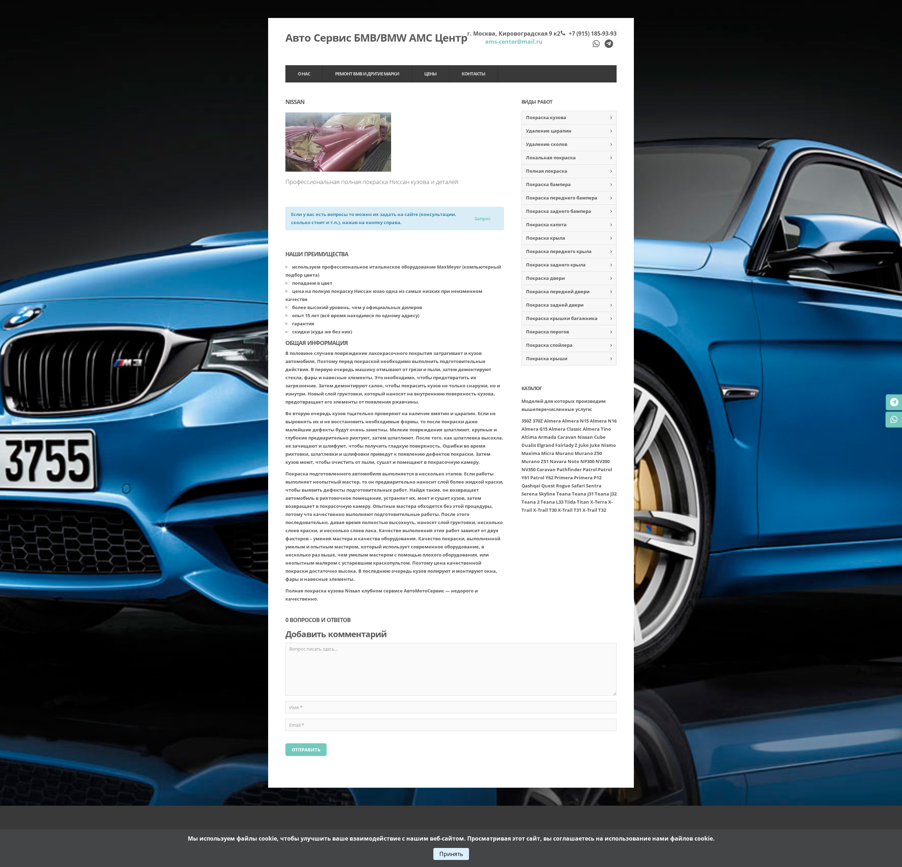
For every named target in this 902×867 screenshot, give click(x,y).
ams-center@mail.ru (514, 41)
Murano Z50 (588, 453)
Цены (430, 73)
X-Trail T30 (545, 510)
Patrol (590, 469)
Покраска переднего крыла (559, 251)
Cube (600, 437)
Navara (558, 461)
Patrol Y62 (541, 477)
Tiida (570, 502)
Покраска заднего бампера (558, 211)
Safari (578, 485)
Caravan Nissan (575, 437)
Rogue (563, 485)
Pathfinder (569, 469)
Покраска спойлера (549, 345)
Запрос (482, 218)
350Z (526, 421)
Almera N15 (575, 421)
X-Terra (598, 502)
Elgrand (545, 445)
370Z (538, 421)
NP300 (587, 461)
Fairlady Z (566, 445)
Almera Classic (565, 429)
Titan (583, 502)
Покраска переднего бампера (561, 198)
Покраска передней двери (557, 291)
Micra (547, 453)
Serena (529, 494)
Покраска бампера (548, 184)
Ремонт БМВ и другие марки (367, 73)
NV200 (602, 461)
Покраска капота (546, 224)
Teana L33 (551, 502)
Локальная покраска (551, 157)
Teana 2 (530, 502)
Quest (548, 485)
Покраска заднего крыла (556, 265)
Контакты (473, 73)
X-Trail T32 (594, 510)
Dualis (528, 445)
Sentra (593, 485)
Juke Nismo (603, 445)
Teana (563, 494)
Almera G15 (534, 429)
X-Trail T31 (569, 510)
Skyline (547, 494)
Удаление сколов (546, 144)
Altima (529, 437)
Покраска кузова (546, 117)
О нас (304, 73)
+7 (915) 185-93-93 (593, 33)
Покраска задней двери (554, 305)
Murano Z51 (535, 461)
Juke (584, 445)
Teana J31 (583, 494)
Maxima (530, 453)
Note (573, 461)
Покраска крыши (546, 358)
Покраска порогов (547, 331)
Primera (563, 477)
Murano (564, 453)
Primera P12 (587, 477)
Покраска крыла (545, 238)
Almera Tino (597, 429)
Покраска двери (545, 278)
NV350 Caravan (538, 469)
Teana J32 (606, 494)
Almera (552, 421)
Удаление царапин (549, 131)
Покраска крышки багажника (562, 318)
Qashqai (530, 485)
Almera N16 (603, 421)
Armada (547, 437)
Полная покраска (546, 171)
